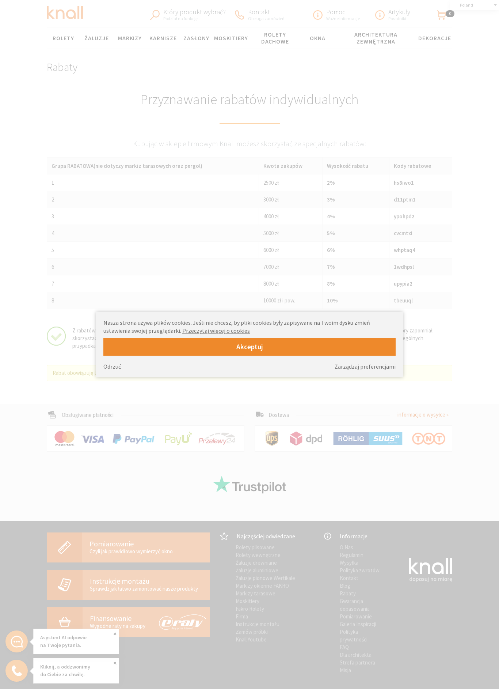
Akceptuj (249, 346)
